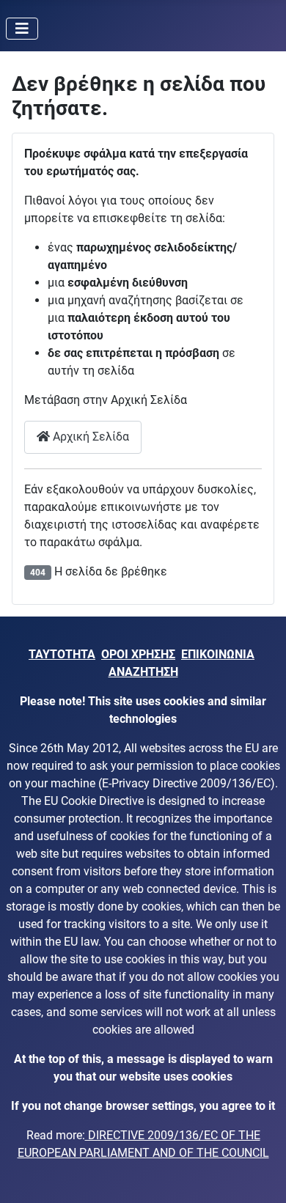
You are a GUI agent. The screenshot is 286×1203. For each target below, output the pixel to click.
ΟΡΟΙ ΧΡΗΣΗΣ (138, 654)
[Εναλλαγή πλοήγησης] (22, 29)
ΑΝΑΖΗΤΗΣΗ (143, 672)
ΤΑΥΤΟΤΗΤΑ (62, 654)
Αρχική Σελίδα (89, 437)
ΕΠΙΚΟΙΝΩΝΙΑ (217, 654)
